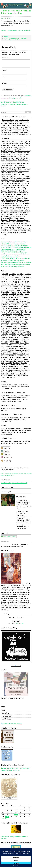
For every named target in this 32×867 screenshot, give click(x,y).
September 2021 (10, 299)
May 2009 (20, 375)
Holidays (13, 189)
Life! (2, 198)
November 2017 (7, 319)
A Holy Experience (14, 429)
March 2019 (24, 310)
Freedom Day (20, 180)
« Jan (2, 819)
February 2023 (18, 288)
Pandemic (27, 205)
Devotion (12, 167)
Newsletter (9, 205)
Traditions (13, 229)
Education (23, 38)
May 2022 (20, 294)
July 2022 (5, 294)
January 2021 (5, 303)
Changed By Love (14, 158)
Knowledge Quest (6, 434)
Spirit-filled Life (6, 223)
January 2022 (20, 296)
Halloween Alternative (8, 185)
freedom (19, 252)
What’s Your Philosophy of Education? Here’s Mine (14, 105)
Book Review (23, 241)
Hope (20, 191)
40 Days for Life (7, 142)
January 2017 (5, 323)
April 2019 (16, 310)
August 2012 (21, 354)
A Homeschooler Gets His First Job (13, 102)
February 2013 (14, 350)
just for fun (4, 196)
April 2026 (28, 274)
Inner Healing (24, 192)
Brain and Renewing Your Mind (20, 153)
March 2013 (4, 350)
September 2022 (16, 292)
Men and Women (10, 200)
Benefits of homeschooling (10, 147)
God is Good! (5, 183)
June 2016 (20, 326)
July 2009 (13, 375)
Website (4, 83)
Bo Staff (10, 151)
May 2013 (16, 348)
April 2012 (24, 355)
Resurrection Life (20, 218)
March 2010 (24, 370)
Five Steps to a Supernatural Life (20, 178)
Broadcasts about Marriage (17, 244)
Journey (16, 194)
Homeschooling (6, 40)
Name (4, 70)
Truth (20, 229)
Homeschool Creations (18, 419)
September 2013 (10, 346)
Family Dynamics (6, 174)
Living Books (9, 198)
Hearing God (22, 187)
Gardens (13, 182)
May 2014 (16, 341)
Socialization (20, 221)
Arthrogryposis (13, 145)
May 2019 (8, 310)
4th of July (16, 142)
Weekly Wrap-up (13, 232)
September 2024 (6, 281)
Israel (10, 194)
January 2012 (24, 357)
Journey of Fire (24, 194)
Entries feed (5, 713)
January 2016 (9, 330)
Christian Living (5, 162)
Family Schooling (17, 174)
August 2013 (21, 346)
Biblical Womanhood (18, 149)
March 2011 (4, 364)
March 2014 (4, 343)
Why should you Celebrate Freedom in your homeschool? (23, 502)
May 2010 (8, 370)
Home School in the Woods (16, 432)
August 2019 (21, 308)
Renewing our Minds (7, 218)
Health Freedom (11, 187)
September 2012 (10, 354)
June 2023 (16, 286)
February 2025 (18, 279)
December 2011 (6, 359)
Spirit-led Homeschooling (20, 223)
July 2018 (18, 316)
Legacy (25, 196)
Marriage (17, 198)
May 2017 (16, 321)
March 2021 (25, 301)
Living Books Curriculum (19, 399)
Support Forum (5, 386)
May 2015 (20, 334)
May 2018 (25, 316)
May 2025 (24, 277)
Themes (13, 386)
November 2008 (10, 377)
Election (3, 171)
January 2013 (24, 350)
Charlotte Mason (11, 160)
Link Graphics (17, 125)
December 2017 (26, 317)
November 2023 (6, 285)
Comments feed (6, 716)
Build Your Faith (12, 156)
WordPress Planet (6, 388)
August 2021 (21, 299)
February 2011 (14, 364)
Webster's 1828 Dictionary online (11, 401)
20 (16, 814)
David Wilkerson (10, 247)
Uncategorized (6, 231)
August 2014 (21, 339)
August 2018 (9, 316)
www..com (16, 665)
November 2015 (20, 330)
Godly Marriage (15, 183)
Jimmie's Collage (6, 399)
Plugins (15, 385)
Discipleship (4, 169)
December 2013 (6, 345)
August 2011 (21, 361)
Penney (6, 36)
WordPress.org (6, 719)
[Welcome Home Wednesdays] (16, 832)
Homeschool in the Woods (18, 397)
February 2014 (14, 343)
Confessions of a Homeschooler (19, 418)
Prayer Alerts (5, 211)
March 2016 (17, 328)
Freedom (12, 180)
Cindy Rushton (16, 430)
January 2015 (25, 335)
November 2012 (17, 352)
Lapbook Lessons (6, 421)
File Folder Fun (5, 419)
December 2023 (23, 283)
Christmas (15, 162)
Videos (4, 232)
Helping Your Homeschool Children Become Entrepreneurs (24, 520)
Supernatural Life (10, 227)
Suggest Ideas (23, 385)
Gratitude (25, 183)
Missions (26, 200)
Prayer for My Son (15, 129)
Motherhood (16, 40)
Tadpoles (19, 227)
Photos (9, 209)
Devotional (20, 167)
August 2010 (21, 368)
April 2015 (28, 334)
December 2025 (7, 276)
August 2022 (27, 292)
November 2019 (17, 306)
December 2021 (6, 297)
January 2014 (24, 343)
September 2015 (16, 332)
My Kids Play (10, 203)
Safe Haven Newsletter (8, 221)
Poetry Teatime (18, 209)
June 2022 (12, 294)
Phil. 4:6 (3, 209)
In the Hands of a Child (22, 441)
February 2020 (22, 305)
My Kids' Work (20, 203)
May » (6, 819)
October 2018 (17, 314)
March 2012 (4, 357)
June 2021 (8, 301)
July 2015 (5, 334)
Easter (20, 169)
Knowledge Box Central (8, 443)
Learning (19, 196)
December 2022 (10, 290)
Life (8, 260)
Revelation (4, 220)
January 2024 (12, 283)
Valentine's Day (26, 231)
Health (3, 187)
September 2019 (10, 308)
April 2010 (16, 370)
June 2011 (8, 363)
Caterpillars (4, 245)
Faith (9, 172)
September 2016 (21, 325)
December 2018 (26, 312)
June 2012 (8, 355)
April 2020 (4, 305)
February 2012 (14, 357)
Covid (14, 163)
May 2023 (24, 286)
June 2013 (8, 348)
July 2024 (25, 281)
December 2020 (15, 303)
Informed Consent (12, 192)
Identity (3, 192)
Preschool (27, 211)
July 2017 (8, 321)
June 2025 (16, 277)
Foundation (4, 180)
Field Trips (27, 176)
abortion (9, 241)
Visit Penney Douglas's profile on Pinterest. (14, 483)
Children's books (23, 160)
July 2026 (5, 274)
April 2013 (24, 348)
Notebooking (18, 205)
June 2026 (12, 274)
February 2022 (10, 296)
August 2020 (26, 303)
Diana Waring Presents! (9, 396)
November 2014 (17, 337)
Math (2, 200)
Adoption (11, 143)
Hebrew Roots (5, 189)
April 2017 (24, 321)
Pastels (12, 207)
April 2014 (24, 341)
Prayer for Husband (17, 211)
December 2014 (6, 337)
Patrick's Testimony (22, 207)
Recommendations (11, 214)
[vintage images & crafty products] (7, 761)
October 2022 (5, 292)
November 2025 (18, 276)
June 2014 (8, 341)
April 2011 (24, 363)
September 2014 (10, 339)
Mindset (19, 200)
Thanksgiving (5, 229)
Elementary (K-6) (12, 171)
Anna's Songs (19, 143)
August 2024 (16, 281)
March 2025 (9, 279)
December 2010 (6, 366)
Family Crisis (22, 172)
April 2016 (8, 328)
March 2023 (9, 288)
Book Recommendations (22, 151)
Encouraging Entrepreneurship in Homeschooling (23, 526)
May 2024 (4, 283)
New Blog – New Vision (15, 127)
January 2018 (15, 317)
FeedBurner (20, 623)
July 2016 (13, 326)
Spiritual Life (18, 225)
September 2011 (10, 361)
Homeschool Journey (12, 123)
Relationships (23, 214)
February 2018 (5, 317)
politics (11, 262)
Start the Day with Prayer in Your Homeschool (22, 513)
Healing (18, 185)
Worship (22, 232)
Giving (27, 182)
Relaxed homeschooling (18, 216)
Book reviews (5, 153)
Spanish (28, 221)
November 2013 (17, 345)
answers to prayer (15, 241)
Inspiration (4, 194)
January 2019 (15, 312)
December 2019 (6, 306)
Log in (3, 710)
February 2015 (15, 335)
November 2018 (7, 314)
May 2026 (20, 274)
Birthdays (4, 151)
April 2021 (16, 301)
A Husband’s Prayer (8, 120)
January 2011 (24, 364)
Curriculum (9, 165)
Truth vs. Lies (27, 229)
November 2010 (17, 366)
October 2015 (5, 332)
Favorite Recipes (17, 176)
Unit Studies (16, 231)
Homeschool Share (7, 441)
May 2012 (16, 355)
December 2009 (16, 372)
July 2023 (8, 286)
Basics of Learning (24, 145)
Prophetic (5, 212)
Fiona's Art (5, 178)
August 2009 (5, 375)
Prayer (26, 209)
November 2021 (17, 297)
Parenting (5, 207)
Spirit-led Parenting (7, 225)
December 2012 (6, 352)
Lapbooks (12, 196)
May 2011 (16, 363)
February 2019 (5, 312)
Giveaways (20, 182)
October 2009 (9, 374)
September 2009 (21, 374)
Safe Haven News (22, 220)
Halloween (8, 253)
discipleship (26, 247)
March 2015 (5, 335)
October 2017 (17, 319)
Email (4, 77)
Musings (22, 201)
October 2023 (16, 285)
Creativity (20, 163)
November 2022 (22, 290)
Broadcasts (4, 154)
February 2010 (5, 372)
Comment (5, 58)
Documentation (7, 385)
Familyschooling (6, 176)
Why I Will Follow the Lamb (23, 134)
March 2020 (12, 305)
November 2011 (17, 359)
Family (15, 172)
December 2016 (15, 323)
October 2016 (9, 325)
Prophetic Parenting (16, 212)
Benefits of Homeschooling (11, 38)
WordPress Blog (23, 386)
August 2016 (5, 326)
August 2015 (27, 332)
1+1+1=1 (5, 418)
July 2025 (8, 277)
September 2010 (10, 368)
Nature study (20, 260)
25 (7, 817)
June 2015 (12, 334)
